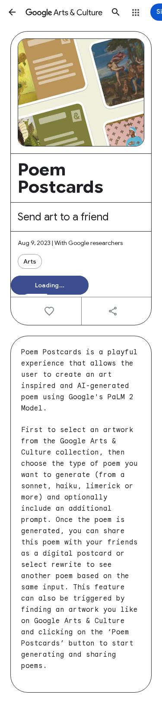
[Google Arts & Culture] (64, 12)
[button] (12, 12)
